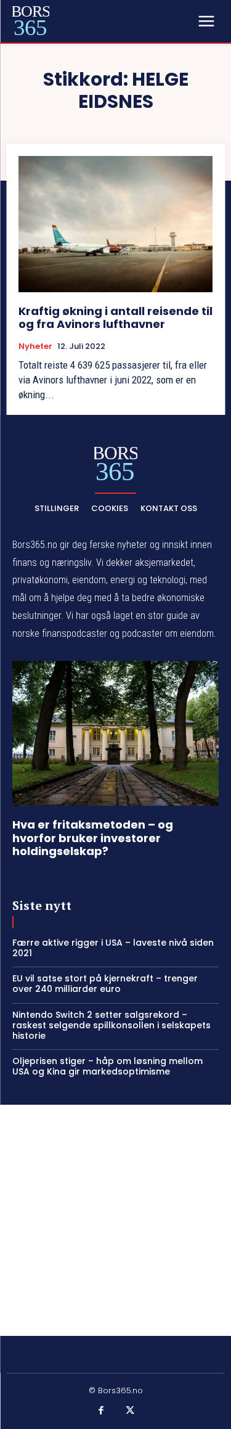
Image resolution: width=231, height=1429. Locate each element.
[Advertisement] (115, 1220)
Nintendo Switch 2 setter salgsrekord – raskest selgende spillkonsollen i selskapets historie (111, 1025)
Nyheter (35, 346)
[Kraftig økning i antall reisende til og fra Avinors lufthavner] (115, 224)
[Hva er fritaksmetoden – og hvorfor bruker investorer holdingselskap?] (115, 733)
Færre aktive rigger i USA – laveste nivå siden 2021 (113, 947)
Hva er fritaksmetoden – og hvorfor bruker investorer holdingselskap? (92, 838)
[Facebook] (101, 1411)
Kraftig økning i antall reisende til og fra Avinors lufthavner (115, 317)
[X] (130, 1411)
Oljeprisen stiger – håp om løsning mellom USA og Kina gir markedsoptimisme (107, 1066)
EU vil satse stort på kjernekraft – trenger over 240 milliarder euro (105, 983)
